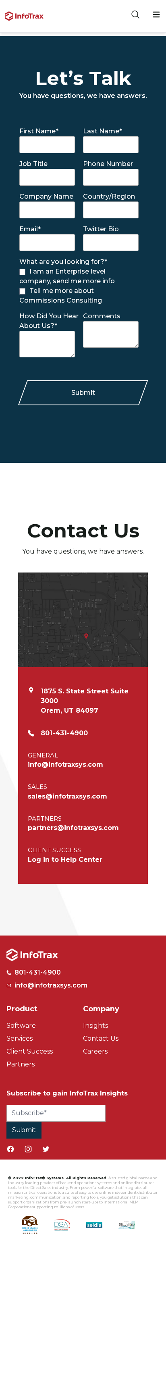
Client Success (29, 1051)
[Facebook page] (10, 1149)
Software (21, 1025)
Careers (95, 1051)
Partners (20, 1064)
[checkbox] (79, 286)
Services (19, 1038)
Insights (95, 1025)
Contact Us (100, 1038)
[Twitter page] (46, 1149)
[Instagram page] (28, 1149)
